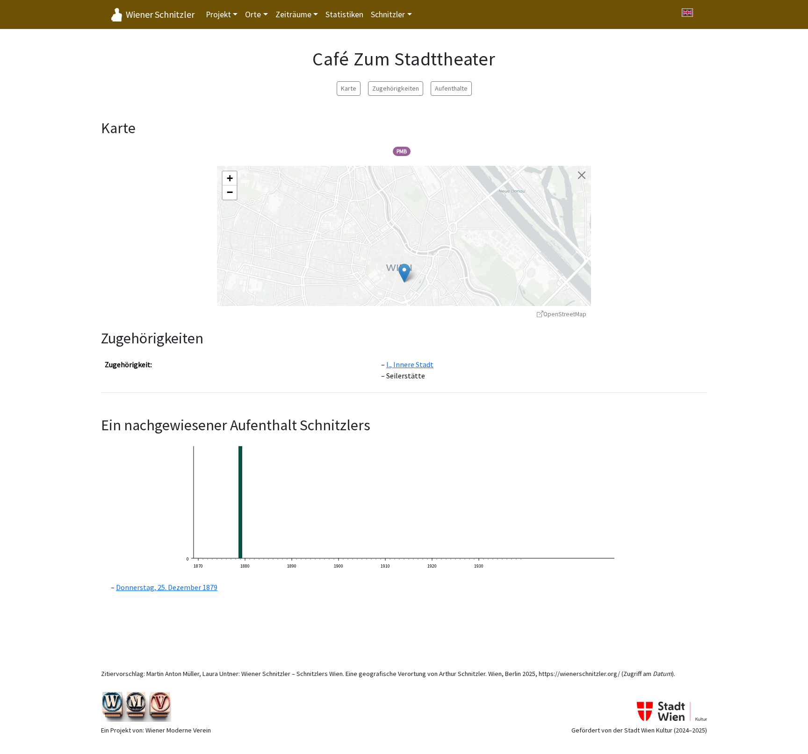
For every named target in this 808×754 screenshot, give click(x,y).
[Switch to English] (687, 13)
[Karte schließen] (581, 175)
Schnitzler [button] (388, 14)
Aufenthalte (451, 88)
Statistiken (344, 14)
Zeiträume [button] (293, 14)
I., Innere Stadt (409, 364)
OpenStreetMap (564, 314)
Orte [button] (253, 14)
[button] (404, 273)
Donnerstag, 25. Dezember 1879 (166, 587)
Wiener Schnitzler (160, 14)
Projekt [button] (218, 14)
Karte (348, 88)
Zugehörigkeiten (395, 88)
